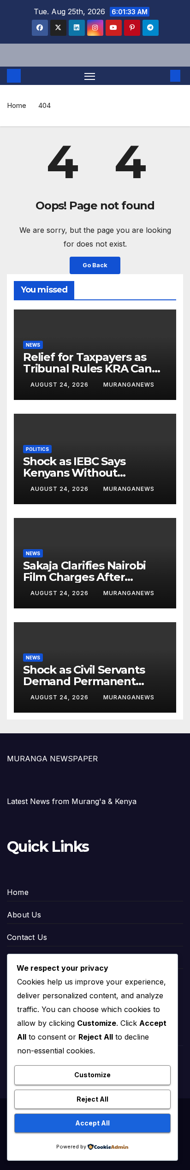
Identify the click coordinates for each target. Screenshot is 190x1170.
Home (16, 105)
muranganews (128, 384)
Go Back (95, 265)
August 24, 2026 (60, 384)
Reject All (92, 1099)
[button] (161, 75)
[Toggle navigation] (90, 75)
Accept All (92, 1123)
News (33, 345)
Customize (92, 1075)
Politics (37, 449)
